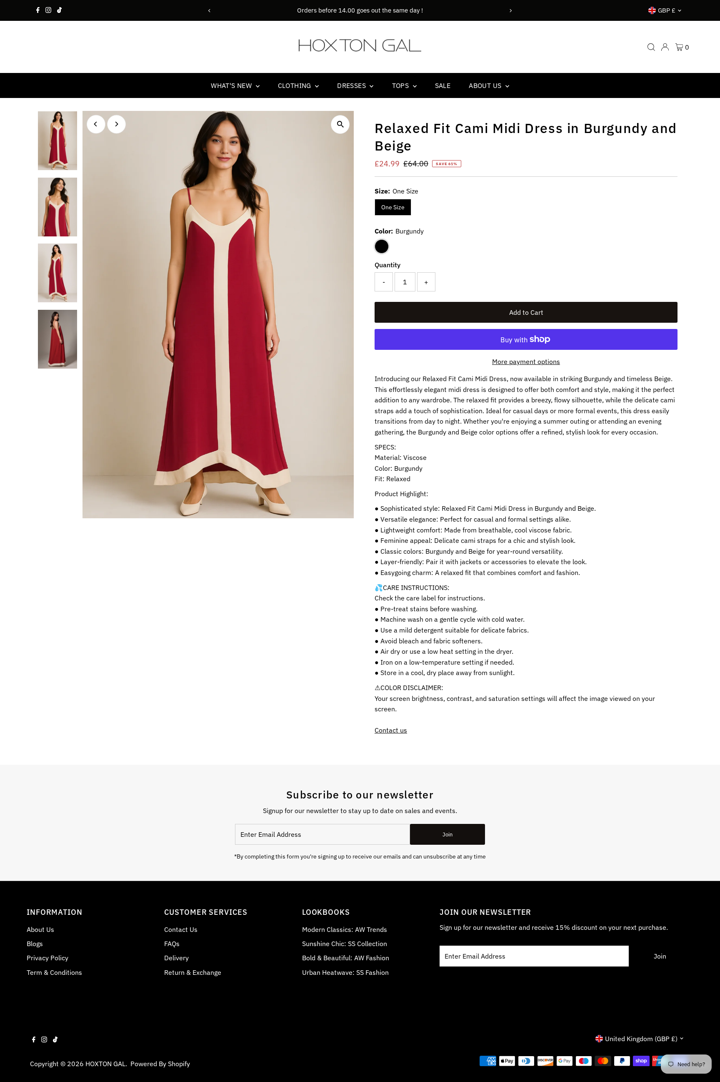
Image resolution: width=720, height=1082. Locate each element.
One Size (393, 207)
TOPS (401, 85)
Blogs (35, 943)
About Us (40, 929)
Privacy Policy (47, 958)
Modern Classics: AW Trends (344, 929)
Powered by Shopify (160, 1063)
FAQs (172, 943)
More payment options (526, 361)
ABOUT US (486, 85)
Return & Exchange (192, 972)
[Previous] (209, 10)
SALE (443, 85)
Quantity (387, 265)
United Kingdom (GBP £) (641, 1038)
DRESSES (352, 85)
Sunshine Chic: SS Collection (344, 943)
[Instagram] (48, 10)
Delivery (176, 958)
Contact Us (181, 929)
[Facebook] (38, 10)
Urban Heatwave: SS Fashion (345, 972)
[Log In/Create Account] (665, 47)
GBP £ (666, 10)
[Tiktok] (59, 10)
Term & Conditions (54, 972)
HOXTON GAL (105, 1063)
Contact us (391, 730)
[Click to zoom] (340, 124)
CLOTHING (295, 85)
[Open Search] (651, 47)
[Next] (510, 10)
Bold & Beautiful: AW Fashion (345, 958)
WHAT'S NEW (232, 85)
